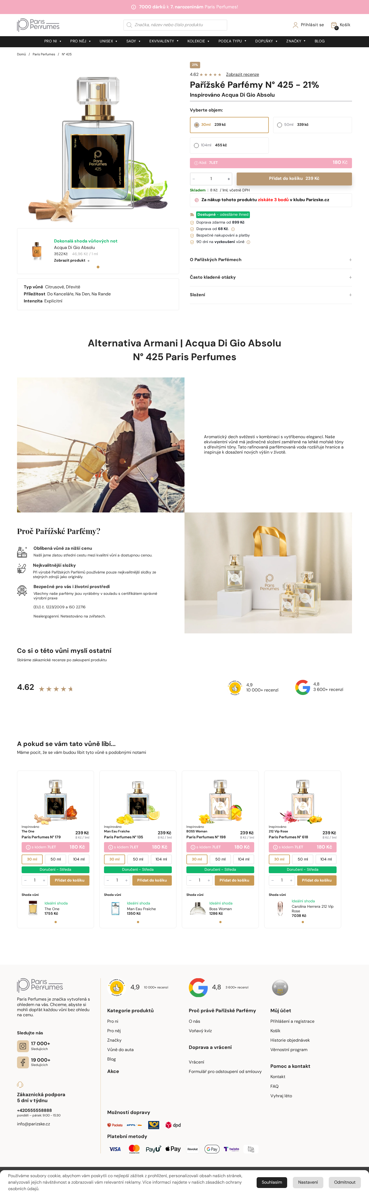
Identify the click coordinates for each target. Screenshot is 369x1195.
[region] (98, 143)
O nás (194, 1022)
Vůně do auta (120, 1050)
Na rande (101, 294)
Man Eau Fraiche (141, 909)
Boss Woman (220, 909)
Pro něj (78, 41)
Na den (82, 294)
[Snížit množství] (25, 880)
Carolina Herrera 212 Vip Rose (313, 909)
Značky (293, 41)
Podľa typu (230, 41)
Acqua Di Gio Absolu (233, 344)
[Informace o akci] (28, 847)
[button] (271, 260)
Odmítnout (344, 1182)
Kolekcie (196, 41)
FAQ (274, 1087)
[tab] (98, 267)
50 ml (56, 859)
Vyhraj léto (281, 1096)
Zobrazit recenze (242, 75)
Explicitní (53, 301)
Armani (160, 344)
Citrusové (54, 287)
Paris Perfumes (44, 54)
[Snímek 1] (56, 922)
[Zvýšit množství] (44, 880)
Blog (320, 41)
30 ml (32, 859)
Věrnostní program (288, 1050)
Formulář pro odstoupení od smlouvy (225, 1072)
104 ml (79, 859)
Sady (131, 41)
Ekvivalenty (161, 41)
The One (52, 909)
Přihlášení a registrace (292, 1022)
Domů (21, 54)
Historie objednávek (290, 1040)
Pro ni (50, 41)
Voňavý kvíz (200, 1031)
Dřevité (73, 287)
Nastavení (308, 1182)
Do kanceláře (60, 294)
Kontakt (277, 1077)
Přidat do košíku (294, 179)
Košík (275, 1031)
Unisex (106, 41)
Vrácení (196, 1062)
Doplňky (264, 41)
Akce (113, 1071)
